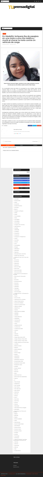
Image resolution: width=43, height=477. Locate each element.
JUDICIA (16, 333)
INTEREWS (16, 318)
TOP (21, 188)
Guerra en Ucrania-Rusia (19, 304)
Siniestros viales (18, 430)
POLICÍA (16, 393)
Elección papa (17, 266)
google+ (39, 125)
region (16, 413)
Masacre (16, 347)
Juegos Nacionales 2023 (19, 337)
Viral (15, 448)
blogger (7, 145)
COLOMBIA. (17, 221)
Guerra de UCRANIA (18, 302)
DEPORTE (16, 250)
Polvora (16, 402)
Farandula (16, 284)
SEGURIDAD (17, 425)
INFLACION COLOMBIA (19, 311)
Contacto (15, 465)
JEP (15, 332)
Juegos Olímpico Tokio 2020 (20, 338)
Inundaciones (17, 326)
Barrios (16, 209)
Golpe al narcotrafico (19, 301)
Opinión (16, 378)
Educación (16, 265)
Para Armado (17, 381)
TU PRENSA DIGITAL (12, 473)
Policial (16, 395)
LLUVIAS (16, 344)
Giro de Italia (17, 297)
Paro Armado (17, 385)
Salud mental (17, 422)
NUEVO (16, 188)
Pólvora (16, 404)
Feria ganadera (17, 291)
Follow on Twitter (17, 182)
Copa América (17, 226)
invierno (16, 330)
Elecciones (16, 268)
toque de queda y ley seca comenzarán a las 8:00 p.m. (20, 440)
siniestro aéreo (17, 429)
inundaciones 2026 (18, 328)
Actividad (16, 198)
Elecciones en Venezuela (19, 276)
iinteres (16, 309)
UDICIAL (16, 442)
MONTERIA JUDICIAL (19, 359)
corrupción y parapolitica (19, 236)
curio (15, 243)
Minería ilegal (17, 352)
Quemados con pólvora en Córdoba (19, 411)
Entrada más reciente (8, 141)
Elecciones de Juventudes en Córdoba (20, 274)
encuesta (16, 279)
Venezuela (16, 445)
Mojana (16, 354)
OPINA (26, 188)
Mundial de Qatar (18, 364)
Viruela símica (17, 450)
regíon (16, 417)
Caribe (15, 214)
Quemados (16, 409)
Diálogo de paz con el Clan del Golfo (20, 258)
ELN (15, 277)
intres (15, 323)
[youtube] (36, 1)
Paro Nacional (17, 388)
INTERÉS (16, 314)
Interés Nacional (18, 316)
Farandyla (16, 288)
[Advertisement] (21, 18)
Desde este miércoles (19, 255)
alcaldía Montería (18, 205)
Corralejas (16, 231)
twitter (35, 125)
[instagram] (34, 1)
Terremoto (16, 437)
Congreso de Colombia (19, 224)
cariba (15, 212)
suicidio (16, 434)
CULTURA (16, 240)
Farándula (16, 286)
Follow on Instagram (18, 180)
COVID (15, 238)
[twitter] (38, 1)
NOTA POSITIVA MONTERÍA (20, 376)
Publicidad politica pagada (20, 407)
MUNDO (16, 366)
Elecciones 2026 (18, 271)
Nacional (16, 371)
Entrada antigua (35, 141)
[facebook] (40, 1)
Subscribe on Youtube (18, 184)
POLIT (15, 397)
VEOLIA (16, 447)
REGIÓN (16, 415)
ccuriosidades (17, 216)
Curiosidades (17, 245)
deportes (16, 252)
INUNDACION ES (18, 325)
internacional (17, 320)
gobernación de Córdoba (19, 299)
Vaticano (16, 443)
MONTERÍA (16, 357)
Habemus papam (18, 306)
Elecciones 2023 (18, 270)
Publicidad (16, 405)
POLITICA (16, 399)
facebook (30, 125)
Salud (15, 420)
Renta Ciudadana (18, 418)
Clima (15, 217)
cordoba (16, 228)
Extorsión (16, 283)
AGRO (15, 202)
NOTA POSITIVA (18, 375)
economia (16, 259)
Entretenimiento (18, 281)
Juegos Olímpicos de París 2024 (21, 342)
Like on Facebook (17, 178)
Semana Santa (17, 427)
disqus (21, 145)
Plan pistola (17, 390)
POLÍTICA (16, 400)
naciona (16, 369)
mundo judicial (17, 368)
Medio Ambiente (18, 349)
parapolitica (17, 383)
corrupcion (16, 233)
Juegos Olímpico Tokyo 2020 (20, 340)
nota (15, 373)
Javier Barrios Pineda (5, 44)
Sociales (16, 432)
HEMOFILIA (17, 308)
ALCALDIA (16, 204)
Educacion (16, 263)
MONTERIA (16, 356)
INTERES (16, 313)
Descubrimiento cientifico (20, 253)
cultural (16, 241)
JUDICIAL (4, 33)
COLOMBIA (16, 219)
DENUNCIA (16, 248)
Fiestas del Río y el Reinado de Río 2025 (20, 294)
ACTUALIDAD (17, 200)
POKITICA (16, 392)
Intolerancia (17, 321)
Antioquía (16, 207)
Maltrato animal (17, 345)
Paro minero (17, 387)
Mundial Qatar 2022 (18, 361)
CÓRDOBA (16, 229)
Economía (16, 261)
